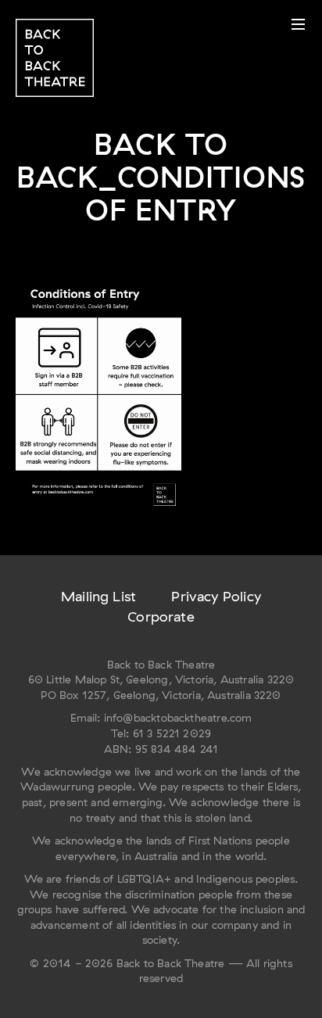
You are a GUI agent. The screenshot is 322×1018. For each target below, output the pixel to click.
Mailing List (98, 596)
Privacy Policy (216, 596)
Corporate (161, 616)
